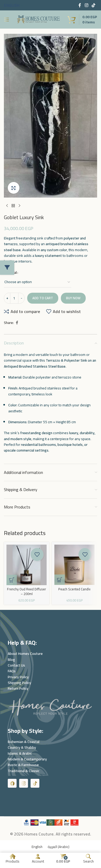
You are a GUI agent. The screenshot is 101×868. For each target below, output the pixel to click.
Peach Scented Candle (74, 589)
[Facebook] (12, 783)
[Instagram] (23, 783)
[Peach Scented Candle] (74, 565)
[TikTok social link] (93, 5)
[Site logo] (38, 19)
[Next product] (19, 206)
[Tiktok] (35, 783)
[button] (11, 580)
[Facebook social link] (80, 5)
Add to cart (42, 298)
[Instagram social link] (86, 5)
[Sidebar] (7, 267)
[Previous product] (7, 206)
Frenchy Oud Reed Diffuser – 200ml (26, 591)
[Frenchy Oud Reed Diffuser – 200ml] (26, 565)
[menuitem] (37, 846)
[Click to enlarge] (13, 188)
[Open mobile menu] (6, 19)
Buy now (73, 298)
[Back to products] (13, 206)
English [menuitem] (37, 846)
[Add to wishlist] (37, 554)
